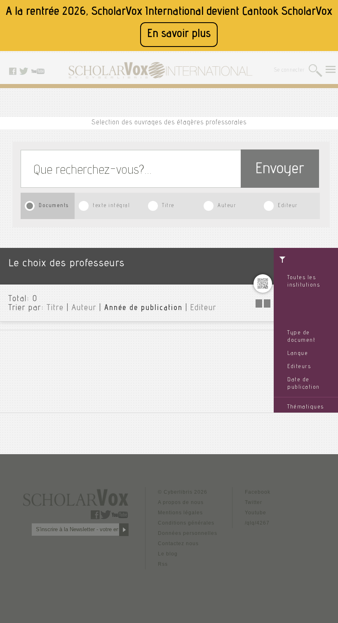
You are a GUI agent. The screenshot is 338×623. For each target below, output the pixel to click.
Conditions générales (186, 523)
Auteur (227, 206)
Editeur (288, 206)
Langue (297, 354)
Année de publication (143, 308)
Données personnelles (187, 533)
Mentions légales (180, 513)
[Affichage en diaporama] (264, 305)
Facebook (257, 492)
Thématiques (305, 407)
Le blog (168, 554)
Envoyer (280, 170)
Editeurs (299, 367)
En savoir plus (179, 34)
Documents (54, 206)
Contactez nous (178, 543)
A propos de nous (181, 502)
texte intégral (111, 206)
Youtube (255, 513)
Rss (163, 564)
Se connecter (289, 70)
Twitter (253, 502)
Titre (168, 206)
